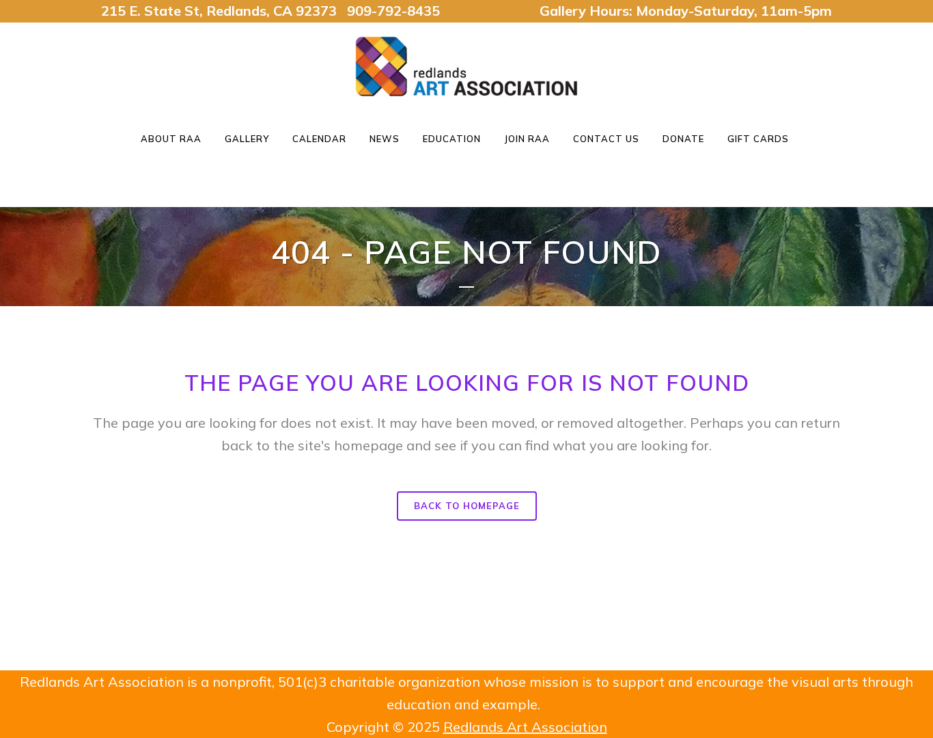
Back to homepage (467, 505)
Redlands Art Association (525, 726)
